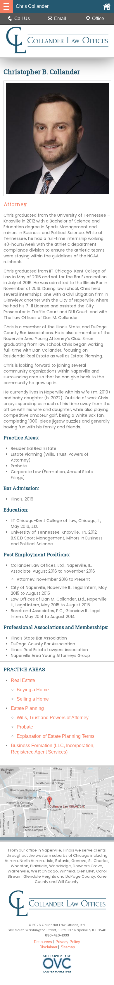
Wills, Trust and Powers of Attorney (53, 717)
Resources (43, 942)
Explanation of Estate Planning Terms (55, 736)
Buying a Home (33, 689)
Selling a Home (33, 699)
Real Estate (23, 680)
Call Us (22, 18)
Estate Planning (27, 708)
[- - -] (6, 6)
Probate (25, 726)
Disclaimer (48, 947)
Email (60, 18)
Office (98, 18)
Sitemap (68, 947)
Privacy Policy (68, 942)
